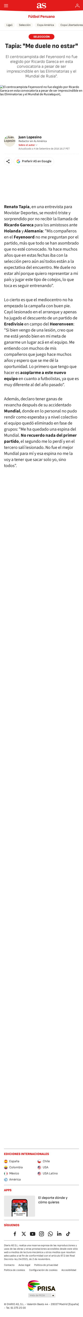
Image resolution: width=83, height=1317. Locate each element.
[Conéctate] (77, 5)
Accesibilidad (68, 1270)
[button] (8, 161)
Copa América (45, 25)
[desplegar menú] (6, 5)
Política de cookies (14, 1270)
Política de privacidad (46, 1265)
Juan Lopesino (30, 137)
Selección (25, 25)
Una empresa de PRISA (41, 1286)
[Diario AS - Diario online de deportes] (41, 5)
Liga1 (9, 25)
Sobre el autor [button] (27, 145)
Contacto (9, 1265)
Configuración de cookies (43, 1270)
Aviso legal (24, 1265)
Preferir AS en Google (36, 161)
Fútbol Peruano (41, 16)
